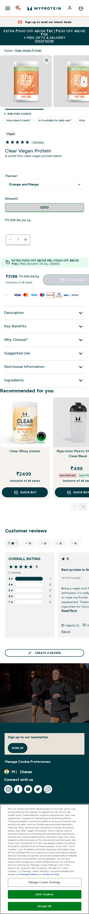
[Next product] (83, 506)
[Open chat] (48, 789)
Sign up (18, 748)
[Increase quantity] (25, 240)
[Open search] (18, 8)
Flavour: (11, 176)
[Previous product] (75, 506)
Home (8, 50)
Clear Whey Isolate (25, 451)
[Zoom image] (46, 60)
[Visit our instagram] (8, 789)
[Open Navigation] (7, 8)
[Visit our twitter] (38, 789)
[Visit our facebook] (18, 789)
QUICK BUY (28, 492)
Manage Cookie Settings (45, 882)
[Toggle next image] (84, 82)
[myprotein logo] (44, 8)
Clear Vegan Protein (28, 50)
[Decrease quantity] (10, 240)
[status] (18, 240)
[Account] (70, 8)
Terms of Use (50, 874)
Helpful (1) (72, 625)
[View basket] (81, 8)
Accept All (44, 906)
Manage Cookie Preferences (28, 761)
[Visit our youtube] (28, 789)
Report (66, 631)
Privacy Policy (28, 874)
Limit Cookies (44, 894)
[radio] (44, 207)
